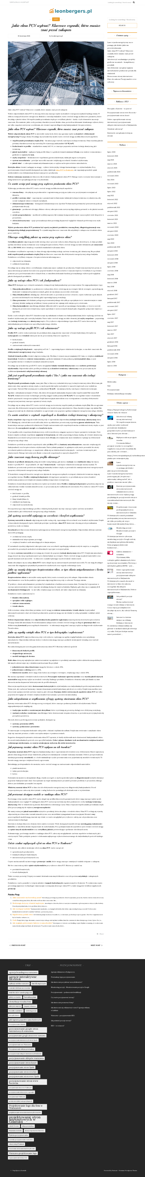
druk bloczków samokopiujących (20, 993)
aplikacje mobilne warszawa (19, 984)
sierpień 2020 (112, 231)
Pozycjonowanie (113, 390)
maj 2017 (110, 322)
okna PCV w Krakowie (65, 170)
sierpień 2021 (112, 211)
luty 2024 (110, 180)
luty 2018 (110, 287)
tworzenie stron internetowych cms (22, 1149)
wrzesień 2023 (112, 184)
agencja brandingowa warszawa (23, 972)
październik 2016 (113, 350)
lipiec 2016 (111, 362)
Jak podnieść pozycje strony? (61, 1021)
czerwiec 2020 (112, 235)
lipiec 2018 (111, 267)
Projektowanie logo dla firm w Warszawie (26, 1106)
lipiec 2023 (111, 188)
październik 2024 (113, 172)
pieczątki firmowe (14, 1015)
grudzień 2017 (112, 294)
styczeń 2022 (112, 203)
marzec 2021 (112, 223)
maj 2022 (110, 195)
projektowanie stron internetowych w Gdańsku (25, 1119)
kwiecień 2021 (112, 219)
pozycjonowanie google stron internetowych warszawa (23, 1030)
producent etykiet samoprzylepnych (20, 1101)
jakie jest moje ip (15, 1006)
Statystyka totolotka (15, 1130)
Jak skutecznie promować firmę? (62, 1003)
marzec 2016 (112, 366)
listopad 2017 (112, 298)
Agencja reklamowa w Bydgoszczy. (63, 972)
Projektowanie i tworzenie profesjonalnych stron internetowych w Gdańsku (126, 510)
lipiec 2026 (111, 152)
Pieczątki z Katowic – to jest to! (119, 109)
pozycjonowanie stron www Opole (24, 1076)
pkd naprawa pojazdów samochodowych (25, 1020)
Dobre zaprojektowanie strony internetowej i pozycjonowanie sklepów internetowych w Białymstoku (122, 122)
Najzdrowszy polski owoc (22, 915)
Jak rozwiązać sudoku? (21, 909)
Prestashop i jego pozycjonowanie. (63, 977)
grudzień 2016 (112, 342)
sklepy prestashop (28, 1126)
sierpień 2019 (112, 251)
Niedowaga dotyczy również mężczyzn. (28, 903)
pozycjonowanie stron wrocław (23, 1072)
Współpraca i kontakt (19, 2)
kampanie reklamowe (30, 1006)
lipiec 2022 (111, 192)
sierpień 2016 (112, 358)
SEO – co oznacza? (57, 1026)
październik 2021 (113, 207)
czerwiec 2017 (112, 318)
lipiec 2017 (111, 314)
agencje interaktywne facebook (23, 978)
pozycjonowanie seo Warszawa (20, 1045)
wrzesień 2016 (112, 354)
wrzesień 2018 (112, 259)
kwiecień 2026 (112, 156)
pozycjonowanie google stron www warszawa (27, 1036)
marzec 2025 (112, 164)
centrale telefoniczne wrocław (19, 988)
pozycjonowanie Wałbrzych (17, 1097)
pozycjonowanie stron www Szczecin (23, 1082)
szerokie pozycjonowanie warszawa (21, 1139)
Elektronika (111, 382)
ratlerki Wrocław (14, 1126)
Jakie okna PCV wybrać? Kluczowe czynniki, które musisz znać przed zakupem (120, 54)
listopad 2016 (112, 346)
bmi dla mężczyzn (39, 984)
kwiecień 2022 (112, 199)
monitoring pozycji (31, 1011)
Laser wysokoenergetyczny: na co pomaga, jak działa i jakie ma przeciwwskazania (120, 45)
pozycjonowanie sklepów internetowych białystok (25, 1054)
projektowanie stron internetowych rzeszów (25, 1112)
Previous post (18, 945)
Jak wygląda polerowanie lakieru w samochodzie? (32, 923)
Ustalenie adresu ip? (115, 129)
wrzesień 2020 (112, 227)
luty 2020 (110, 243)
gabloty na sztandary (15, 997)
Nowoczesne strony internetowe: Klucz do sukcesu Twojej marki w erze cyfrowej (122, 79)
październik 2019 (113, 247)
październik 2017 (113, 302)
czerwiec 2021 (112, 215)
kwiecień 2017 (112, 326)
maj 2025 (110, 160)
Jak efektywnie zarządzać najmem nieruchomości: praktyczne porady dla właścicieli (121, 71)
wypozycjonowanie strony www (18, 1158)
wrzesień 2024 (112, 176)
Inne (56, 19)
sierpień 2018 (112, 263)
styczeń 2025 (112, 168)
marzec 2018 (112, 283)
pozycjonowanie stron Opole (21, 1067)
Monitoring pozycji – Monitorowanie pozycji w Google (126, 531)
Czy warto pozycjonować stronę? (62, 997)
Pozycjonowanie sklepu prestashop (21, 1049)
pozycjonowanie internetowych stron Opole (23, 1040)
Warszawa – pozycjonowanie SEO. (63, 1016)
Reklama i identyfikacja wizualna (119, 394)
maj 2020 (110, 239)
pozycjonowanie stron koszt (22, 1062)
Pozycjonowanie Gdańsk (17, 1024)
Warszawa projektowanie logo (23, 1153)
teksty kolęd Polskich (16, 1144)
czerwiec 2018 (112, 271)
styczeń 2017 (112, 338)
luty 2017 (110, 334)
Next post (95, 945)
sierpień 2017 (112, 310)
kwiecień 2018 (112, 279)
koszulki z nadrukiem (16, 1011)
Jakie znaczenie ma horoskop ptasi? (27, 898)
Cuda (14, 920)
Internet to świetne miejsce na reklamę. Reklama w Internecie (124, 620)
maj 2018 (110, 275)
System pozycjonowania (18, 1135)
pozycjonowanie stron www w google (21, 1092)
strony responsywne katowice (34, 1130)
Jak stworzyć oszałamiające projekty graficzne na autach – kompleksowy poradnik (121, 62)
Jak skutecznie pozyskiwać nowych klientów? (66, 982)
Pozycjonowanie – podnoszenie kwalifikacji (66, 992)
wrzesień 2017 (112, 306)
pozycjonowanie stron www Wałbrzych (20, 1087)
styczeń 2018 (112, 290)
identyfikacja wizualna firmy (20, 1002)
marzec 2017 (112, 330)
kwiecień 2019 (112, 255)
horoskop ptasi (30, 997)
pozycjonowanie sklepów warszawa (26, 1058)
